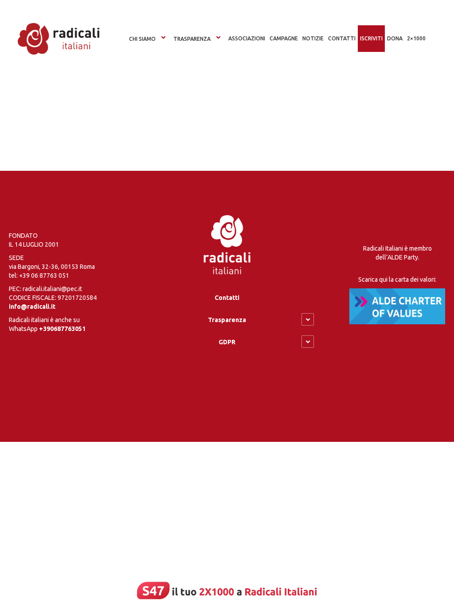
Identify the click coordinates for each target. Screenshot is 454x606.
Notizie (313, 38)
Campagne (284, 38)
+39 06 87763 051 (44, 275)
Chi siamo (142, 39)
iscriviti (371, 38)
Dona (395, 38)
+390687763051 (62, 328)
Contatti (227, 297)
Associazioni (246, 38)
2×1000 (416, 38)
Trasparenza (192, 39)
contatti (342, 38)
